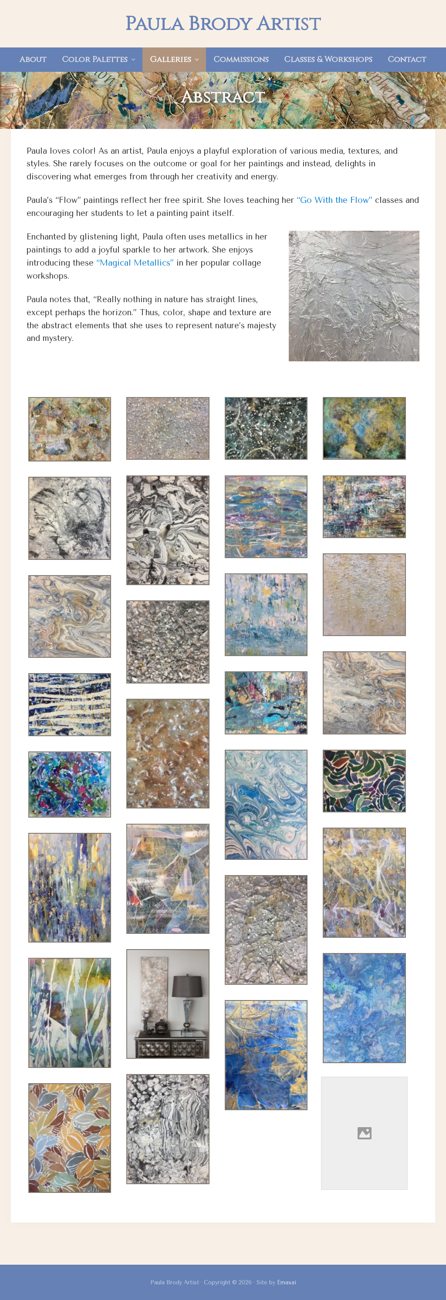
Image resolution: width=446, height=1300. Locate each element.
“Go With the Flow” (334, 200)
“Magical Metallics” (135, 263)
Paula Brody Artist (223, 23)
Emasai (286, 1282)
